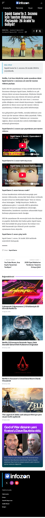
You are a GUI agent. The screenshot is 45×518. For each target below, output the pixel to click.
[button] (4, 3)
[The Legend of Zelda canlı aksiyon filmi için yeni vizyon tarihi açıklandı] (22, 400)
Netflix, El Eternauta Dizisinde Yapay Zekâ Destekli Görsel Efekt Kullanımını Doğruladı (20, 343)
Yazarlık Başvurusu (7, 500)
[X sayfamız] (7, 483)
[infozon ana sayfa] (17, 476)
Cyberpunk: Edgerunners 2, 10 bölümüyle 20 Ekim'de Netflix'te (20, 307)
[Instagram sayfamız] (12, 483)
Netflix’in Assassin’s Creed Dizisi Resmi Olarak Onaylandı (21, 379)
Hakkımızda (5, 494)
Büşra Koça (5, 30)
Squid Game (13, 250)
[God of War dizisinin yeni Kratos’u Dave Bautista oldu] (22, 445)
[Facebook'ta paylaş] (36, 31)
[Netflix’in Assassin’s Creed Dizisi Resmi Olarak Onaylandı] (22, 364)
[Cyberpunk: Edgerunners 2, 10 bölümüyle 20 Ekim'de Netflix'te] (22, 292)
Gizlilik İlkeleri (5, 504)
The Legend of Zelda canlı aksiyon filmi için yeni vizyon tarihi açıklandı (22, 415)
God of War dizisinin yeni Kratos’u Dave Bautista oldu (22, 429)
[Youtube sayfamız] (17, 483)
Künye (4, 497)
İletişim (4, 507)
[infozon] (22, 3)
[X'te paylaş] (39, 31)
